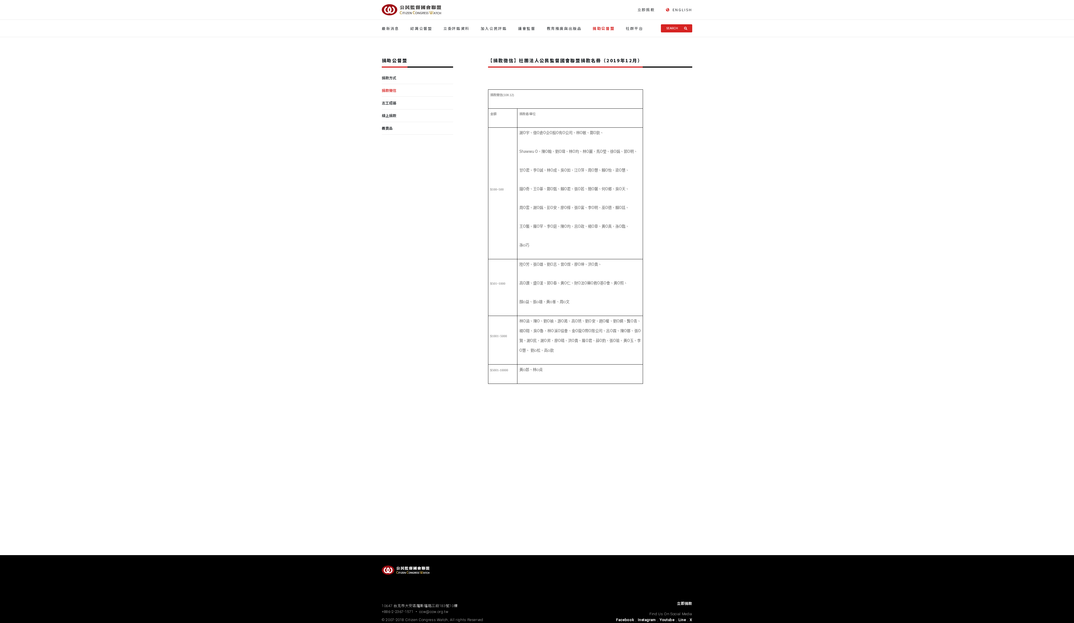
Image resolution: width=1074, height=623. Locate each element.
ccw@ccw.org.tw (433, 612)
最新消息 (390, 28)
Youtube (667, 620)
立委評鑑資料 (456, 28)
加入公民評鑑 (494, 28)
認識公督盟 (421, 28)
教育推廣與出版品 (564, 28)
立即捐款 (646, 9)
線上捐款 (389, 115)
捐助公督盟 (603, 28)
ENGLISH (682, 10)
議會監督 (526, 28)
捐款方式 (389, 77)
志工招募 (389, 103)
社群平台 (634, 28)
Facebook (625, 620)
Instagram (647, 620)
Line (682, 620)
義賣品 (387, 128)
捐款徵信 (389, 90)
